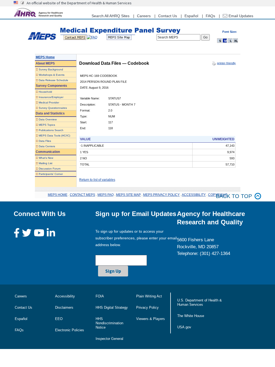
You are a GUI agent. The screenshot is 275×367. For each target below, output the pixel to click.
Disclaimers (64, 307)
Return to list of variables (97, 180)
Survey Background (51, 69)
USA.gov (184, 327)
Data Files (45, 140)
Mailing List (45, 163)
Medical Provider (49, 102)
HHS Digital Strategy (112, 307)
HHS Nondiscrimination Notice (109, 323)
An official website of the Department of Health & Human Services (79, 3)
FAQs (210, 16)
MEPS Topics (47, 124)
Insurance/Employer (51, 97)
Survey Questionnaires (53, 107)
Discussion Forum (49, 168)
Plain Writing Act (149, 296)
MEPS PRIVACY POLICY (161, 195)
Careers (144, 16)
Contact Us (167, 16)
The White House (190, 316)
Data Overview (48, 119)
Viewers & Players (150, 319)
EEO (59, 319)
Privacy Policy (147, 307)
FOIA (100, 296)
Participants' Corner (51, 173)
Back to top (234, 196)
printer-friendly (226, 63)
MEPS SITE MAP (128, 195)
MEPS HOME (57, 195)
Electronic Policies (69, 330)
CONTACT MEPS (82, 195)
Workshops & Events (51, 74)
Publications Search (51, 130)
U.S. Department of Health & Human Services (199, 302)
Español (191, 16)
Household (45, 91)
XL (236, 40)
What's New (46, 157)
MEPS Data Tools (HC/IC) (54, 135)
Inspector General (109, 339)
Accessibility (65, 296)
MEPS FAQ (105, 195)
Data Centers (47, 146)
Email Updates (240, 16)
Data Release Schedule (53, 80)
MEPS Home (45, 57)
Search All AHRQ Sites (110, 16)
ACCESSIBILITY (194, 195)
